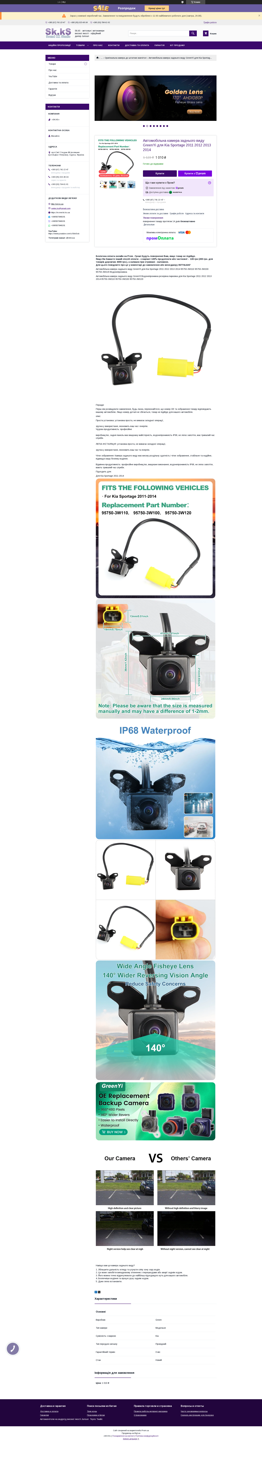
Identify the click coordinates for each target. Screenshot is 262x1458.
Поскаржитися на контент (123, 1436)
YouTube (53, 76)
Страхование (140, 1415)
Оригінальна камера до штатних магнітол (125, 58)
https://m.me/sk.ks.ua (60, 212)
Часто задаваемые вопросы (194, 1411)
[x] (99, 1292)
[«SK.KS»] (58, 37)
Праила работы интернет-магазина (150, 1411)
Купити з (190, 173)
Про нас (98, 45)
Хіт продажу (177, 45)
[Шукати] (193, 33)
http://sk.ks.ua (57, 204)
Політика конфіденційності (146, 1436)
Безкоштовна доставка (153, 209)
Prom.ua (145, 1430)
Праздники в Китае (96, 1415)
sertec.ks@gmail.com (61, 208)
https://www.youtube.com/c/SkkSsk (63, 233)
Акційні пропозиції (59, 45)
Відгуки (52, 95)
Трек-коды (92, 1411)
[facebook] (96, 1292)
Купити (160, 173)
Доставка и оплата (49, 1411)
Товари (80, 45)
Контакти (113, 45)
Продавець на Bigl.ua (131, 1433)
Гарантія (160, 45)
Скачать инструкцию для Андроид (197, 1415)
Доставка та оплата (137, 45)
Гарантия (44, 1415)
